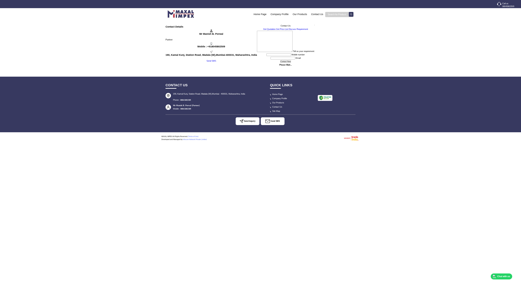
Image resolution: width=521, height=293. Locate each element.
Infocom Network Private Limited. (195, 139)
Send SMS (211, 61)
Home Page (260, 14)
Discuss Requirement (298, 29)
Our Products (300, 14)
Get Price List (282, 29)
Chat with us (503, 276)
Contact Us (317, 14)
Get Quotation (269, 29)
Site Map (276, 111)
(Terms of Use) (193, 136)
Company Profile (280, 14)
